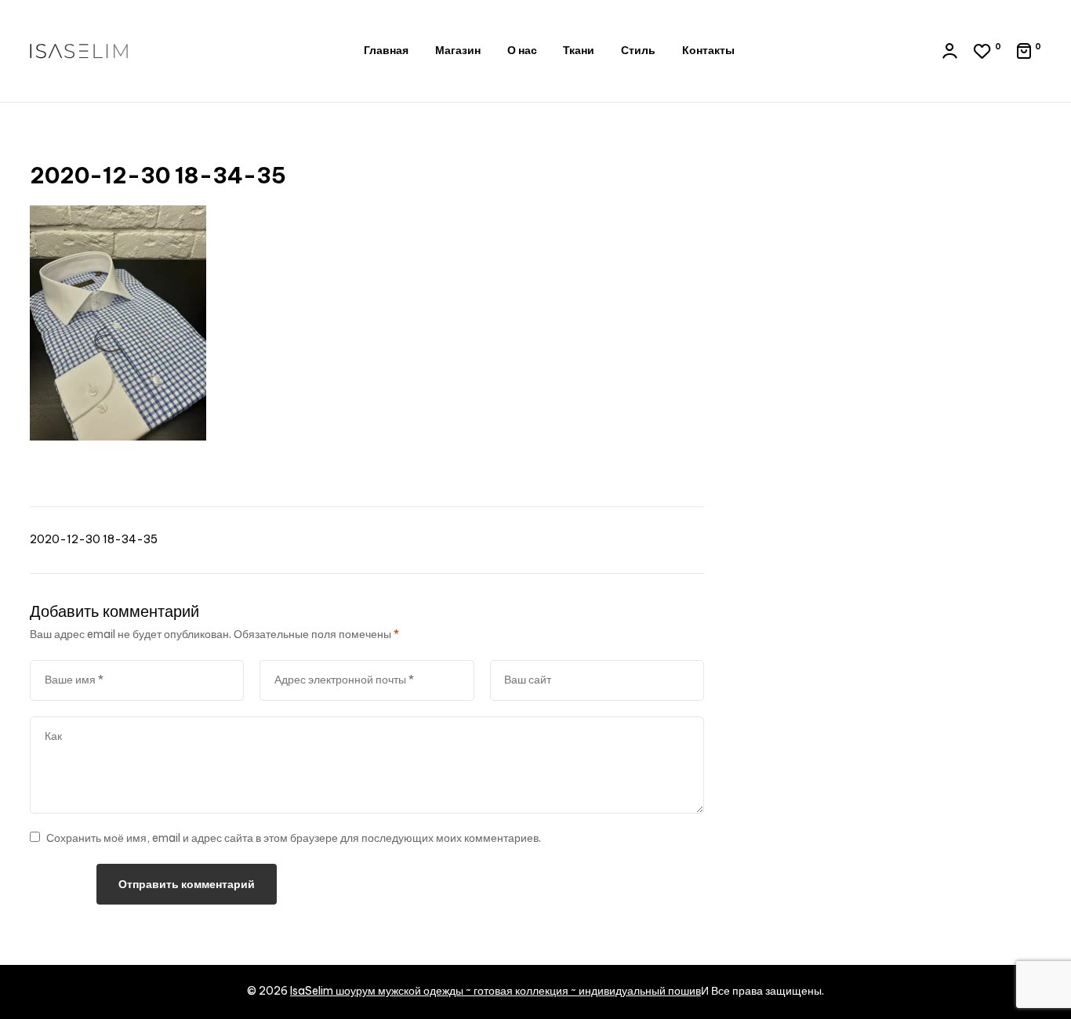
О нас (522, 50)
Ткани (578, 50)
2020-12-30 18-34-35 (94, 539)
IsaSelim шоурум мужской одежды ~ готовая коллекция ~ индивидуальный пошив (495, 991)
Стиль (638, 50)
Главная (386, 50)
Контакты (708, 50)
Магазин (458, 50)
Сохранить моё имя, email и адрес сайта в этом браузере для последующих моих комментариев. (293, 838)
